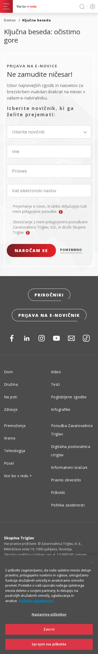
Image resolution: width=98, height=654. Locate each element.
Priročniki (49, 295)
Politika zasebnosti (68, 505)
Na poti (10, 396)
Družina (11, 384)
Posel (9, 463)
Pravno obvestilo (66, 479)
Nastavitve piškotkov (49, 614)
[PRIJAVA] (91, 6)
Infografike (61, 409)
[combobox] (49, 131)
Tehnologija (14, 450)
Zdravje (11, 409)
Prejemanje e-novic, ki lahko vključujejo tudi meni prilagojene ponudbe (50, 209)
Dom (8, 371)
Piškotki (58, 492)
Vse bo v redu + (18, 475)
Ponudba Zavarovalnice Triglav (72, 429)
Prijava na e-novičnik (49, 315)
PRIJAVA (91, 6)
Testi (55, 384)
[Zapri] (91, 562)
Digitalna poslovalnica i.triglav (70, 450)
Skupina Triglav (19, 537)
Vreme (9, 438)
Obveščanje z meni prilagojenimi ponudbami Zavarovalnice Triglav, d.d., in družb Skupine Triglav (50, 227)
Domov (10, 20)
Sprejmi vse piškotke (49, 644)
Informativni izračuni (69, 467)
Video (56, 371)
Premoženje (15, 425)
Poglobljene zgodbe (69, 396)
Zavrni (49, 629)
